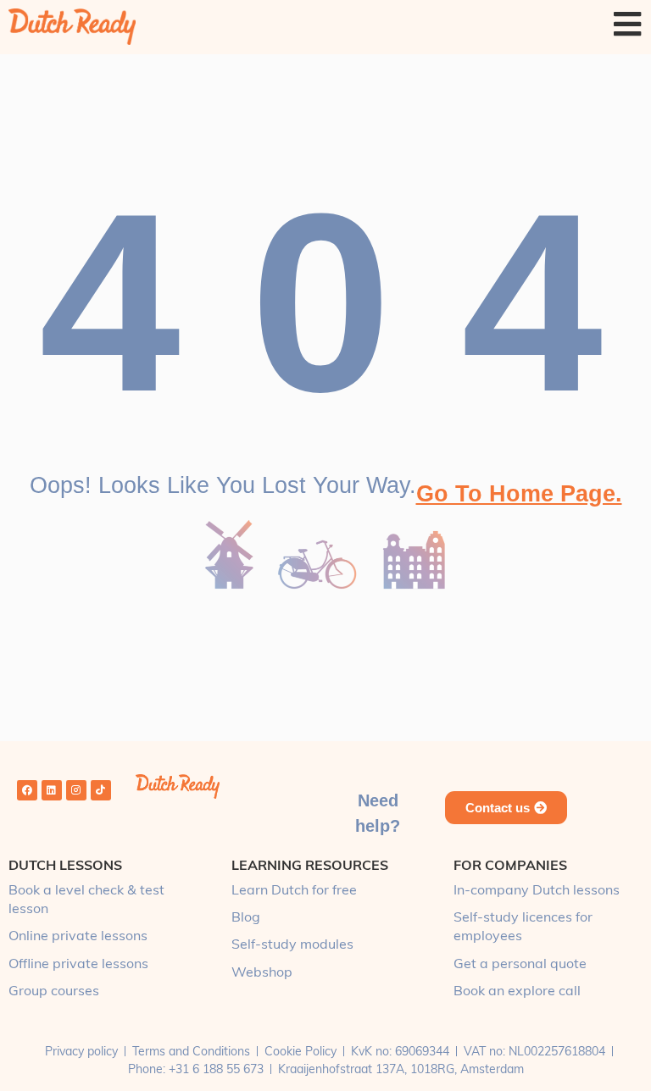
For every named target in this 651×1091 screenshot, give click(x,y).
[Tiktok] (101, 790)
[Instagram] (76, 790)
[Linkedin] (52, 790)
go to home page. (519, 494)
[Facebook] (27, 790)
